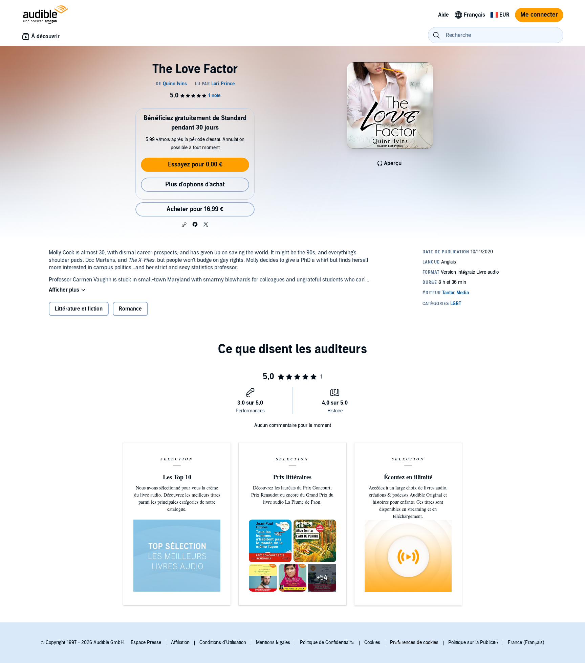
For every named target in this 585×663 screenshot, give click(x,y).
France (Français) (526, 642)
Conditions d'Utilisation (222, 642)
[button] (184, 224)
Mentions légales (273, 642)
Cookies (372, 642)
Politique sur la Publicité (473, 642)
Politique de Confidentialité (327, 642)
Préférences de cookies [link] (414, 642)
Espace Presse (146, 642)
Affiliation (180, 642)
